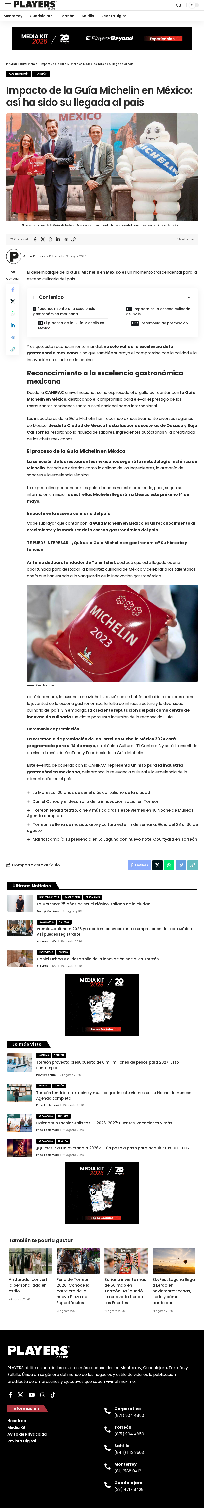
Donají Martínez (48, 911)
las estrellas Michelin (88, 494)
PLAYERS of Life (47, 941)
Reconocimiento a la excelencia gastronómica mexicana (64, 311)
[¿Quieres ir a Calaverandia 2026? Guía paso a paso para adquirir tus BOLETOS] (19, 1148)
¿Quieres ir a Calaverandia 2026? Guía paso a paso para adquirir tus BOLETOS (112, 1148)
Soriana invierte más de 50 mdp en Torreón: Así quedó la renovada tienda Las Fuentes (125, 1291)
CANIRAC (54, 392)
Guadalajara (93, 897)
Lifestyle (63, 1141)
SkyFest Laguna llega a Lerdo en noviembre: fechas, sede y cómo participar (174, 1291)
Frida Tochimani (47, 1105)
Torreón (41, 74)
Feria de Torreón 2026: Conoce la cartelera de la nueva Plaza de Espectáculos (73, 1291)
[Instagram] (42, 1395)
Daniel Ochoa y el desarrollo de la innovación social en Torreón (96, 801)
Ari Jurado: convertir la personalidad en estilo (29, 1285)
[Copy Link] (73, 239)
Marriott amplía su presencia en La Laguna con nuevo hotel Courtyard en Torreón (115, 839)
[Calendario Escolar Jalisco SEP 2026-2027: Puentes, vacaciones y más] (19, 1123)
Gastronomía (18, 74)
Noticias (64, 922)
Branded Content (49, 897)
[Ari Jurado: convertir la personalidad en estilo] (30, 1261)
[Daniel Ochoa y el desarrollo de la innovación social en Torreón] (20, 958)
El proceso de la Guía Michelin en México (71, 325)
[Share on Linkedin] (57, 239)
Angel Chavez (34, 256)
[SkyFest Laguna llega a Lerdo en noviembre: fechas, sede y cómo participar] (174, 1261)
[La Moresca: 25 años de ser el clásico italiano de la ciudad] (20, 903)
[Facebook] (10, 1395)
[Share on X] (42, 239)
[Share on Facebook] (34, 239)
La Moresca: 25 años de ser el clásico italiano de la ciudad (91, 792)
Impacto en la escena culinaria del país (158, 311)
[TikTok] (52, 1395)
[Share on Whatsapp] (50, 239)
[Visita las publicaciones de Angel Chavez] (13, 256)
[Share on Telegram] (65, 239)
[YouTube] (31, 1395)
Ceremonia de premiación (164, 323)
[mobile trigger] (9, 5)
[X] (20, 1395)
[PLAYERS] (35, 5)
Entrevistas (46, 952)
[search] (179, 5)
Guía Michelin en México (118, 523)
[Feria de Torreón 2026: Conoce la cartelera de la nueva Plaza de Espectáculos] (78, 1261)
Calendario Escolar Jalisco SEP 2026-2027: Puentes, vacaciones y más (104, 1123)
